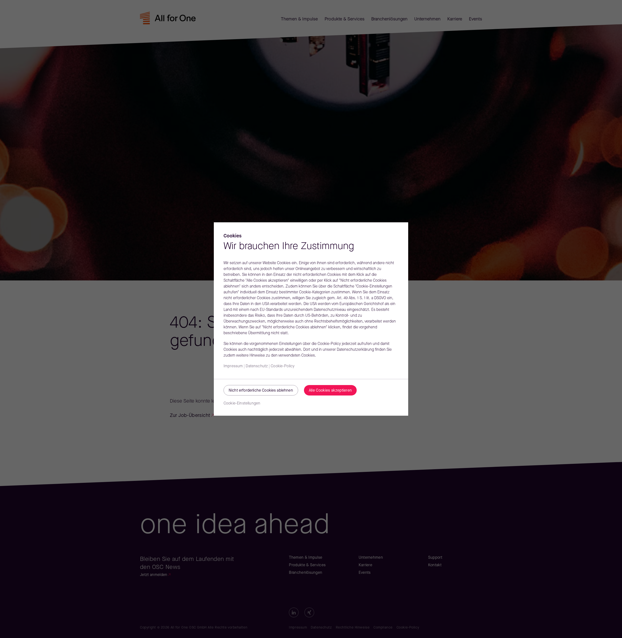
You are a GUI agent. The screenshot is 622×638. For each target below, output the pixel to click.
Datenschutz (257, 366)
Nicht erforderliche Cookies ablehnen (261, 391)
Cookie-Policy (282, 366)
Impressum (233, 366)
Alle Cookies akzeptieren (330, 391)
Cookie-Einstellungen (242, 403)
